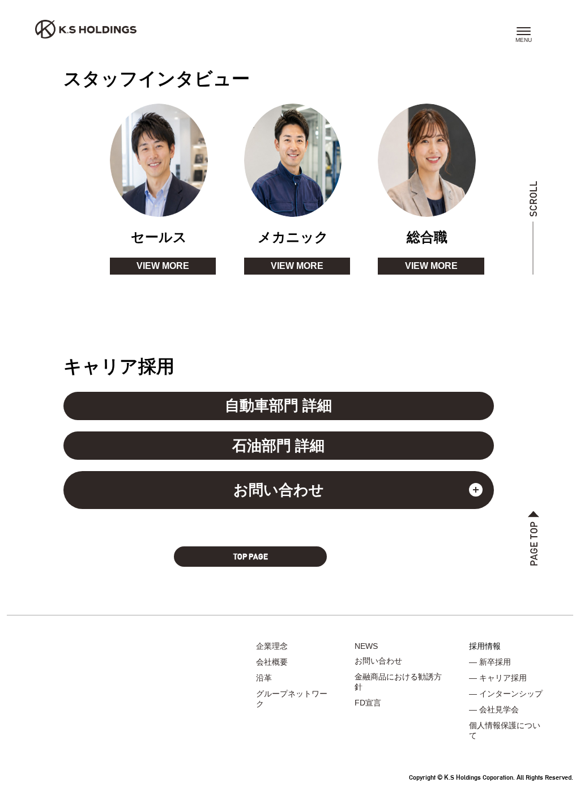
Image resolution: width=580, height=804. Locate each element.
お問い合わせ (378, 660)
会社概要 (272, 661)
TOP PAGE (250, 556)
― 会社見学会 (494, 709)
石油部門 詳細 (278, 445)
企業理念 (272, 646)
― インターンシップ (506, 693)
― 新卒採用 (490, 661)
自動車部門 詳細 (278, 405)
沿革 (264, 677)
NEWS (366, 646)
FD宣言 (368, 702)
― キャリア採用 (498, 677)
